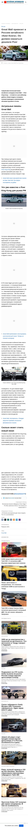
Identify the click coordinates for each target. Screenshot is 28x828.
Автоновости (15, 23)
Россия (21, 23)
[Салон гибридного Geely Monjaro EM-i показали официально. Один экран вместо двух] (14, 693)
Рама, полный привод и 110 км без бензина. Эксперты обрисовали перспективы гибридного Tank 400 (13, 772)
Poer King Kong (5, 169)
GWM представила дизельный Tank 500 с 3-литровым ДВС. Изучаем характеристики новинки (13, 561)
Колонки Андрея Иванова (7, 766)
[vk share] (11, 520)
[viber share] (20, 520)
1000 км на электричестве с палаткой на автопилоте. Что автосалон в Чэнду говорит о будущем (13, 642)
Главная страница (5, 23)
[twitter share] (5, 520)
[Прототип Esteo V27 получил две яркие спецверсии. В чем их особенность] (14, 790)
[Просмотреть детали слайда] (15, 498)
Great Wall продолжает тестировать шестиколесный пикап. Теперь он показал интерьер (14, 336)
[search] (26, 2)
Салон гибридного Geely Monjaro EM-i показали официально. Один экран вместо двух (12, 707)
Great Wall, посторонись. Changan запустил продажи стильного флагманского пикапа (13, 420)
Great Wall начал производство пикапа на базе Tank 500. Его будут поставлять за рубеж (14, 180)
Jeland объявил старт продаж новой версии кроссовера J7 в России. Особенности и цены (12, 739)
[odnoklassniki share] (14, 520)
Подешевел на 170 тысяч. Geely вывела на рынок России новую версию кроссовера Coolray (12, 674)
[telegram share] (17, 520)
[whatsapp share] (8, 520)
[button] (14, 200)
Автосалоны (4, 636)
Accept (21, 825)
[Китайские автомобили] (14, 2)
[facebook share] (2, 520)
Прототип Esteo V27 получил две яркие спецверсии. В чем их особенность (13, 804)
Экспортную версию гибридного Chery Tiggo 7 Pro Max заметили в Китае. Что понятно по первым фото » (14, 505)
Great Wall (3, 533)
